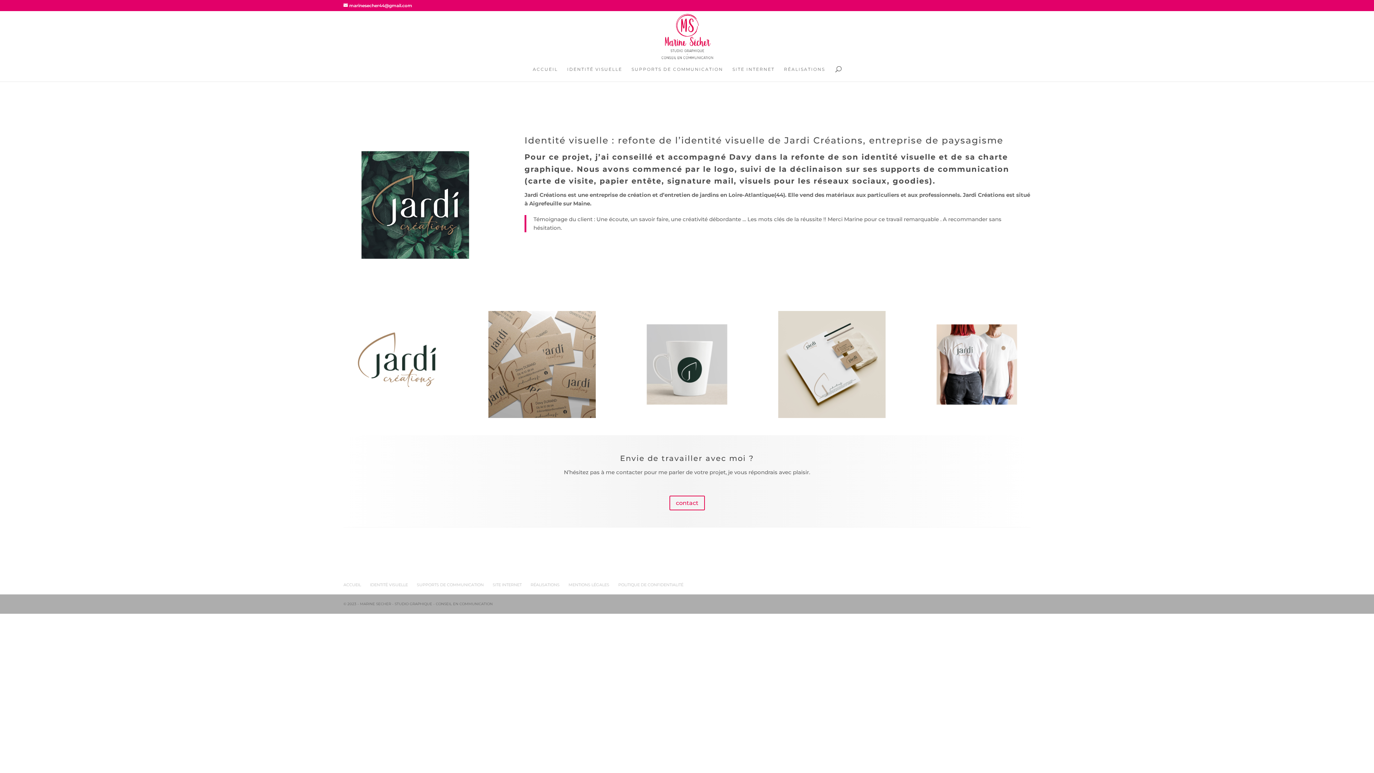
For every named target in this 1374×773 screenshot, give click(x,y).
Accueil (545, 69)
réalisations (545, 584)
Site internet (753, 69)
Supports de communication (677, 69)
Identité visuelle (594, 69)
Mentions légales (589, 584)
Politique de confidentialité (650, 584)
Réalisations (804, 69)
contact (687, 503)
